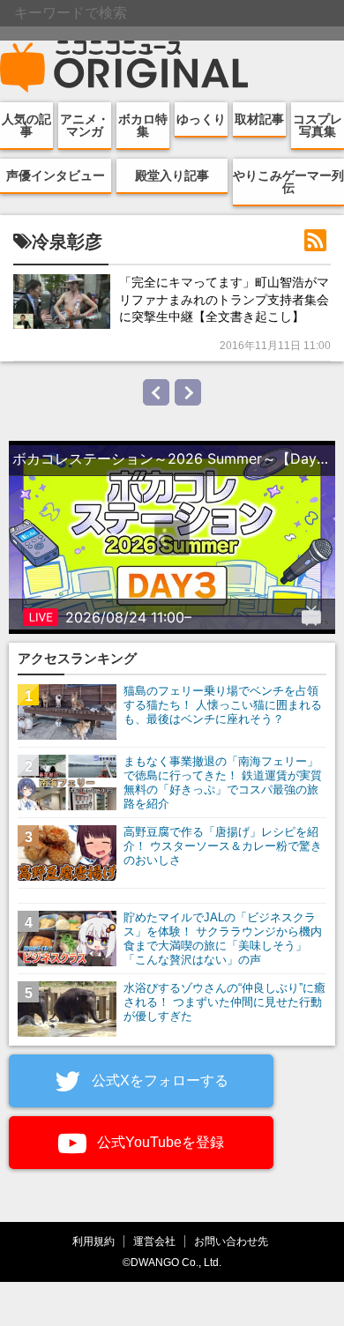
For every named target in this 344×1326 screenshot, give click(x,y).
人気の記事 (26, 125)
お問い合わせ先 (231, 1241)
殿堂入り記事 (172, 175)
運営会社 (154, 1241)
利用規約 (93, 1241)
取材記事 (259, 119)
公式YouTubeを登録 (158, 1142)
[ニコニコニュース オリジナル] (124, 67)
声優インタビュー (55, 175)
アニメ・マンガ (84, 125)
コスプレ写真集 (317, 125)
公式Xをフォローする (158, 1080)
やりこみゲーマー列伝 (288, 181)
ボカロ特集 (143, 125)
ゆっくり (201, 119)
